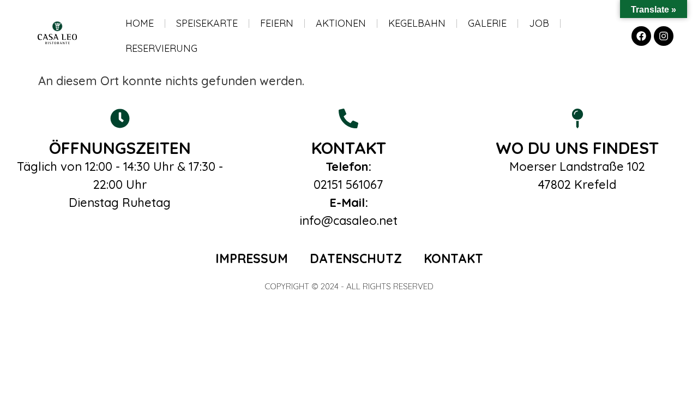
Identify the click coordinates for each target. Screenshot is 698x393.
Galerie (487, 23)
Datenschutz (356, 258)
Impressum (251, 258)
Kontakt (453, 258)
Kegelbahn (417, 23)
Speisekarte (207, 23)
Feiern (276, 23)
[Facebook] (641, 36)
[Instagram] (663, 36)
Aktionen (341, 23)
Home (139, 23)
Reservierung (161, 48)
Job (539, 23)
